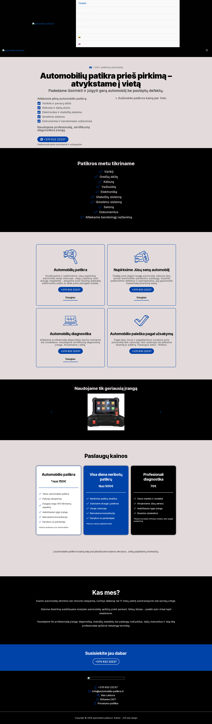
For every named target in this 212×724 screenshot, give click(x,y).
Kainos (81, 16)
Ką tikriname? (85, 10)
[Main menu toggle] (207, 50)
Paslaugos (83, 23)
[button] (51, 412)
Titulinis (82, 3)
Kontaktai (83, 30)
